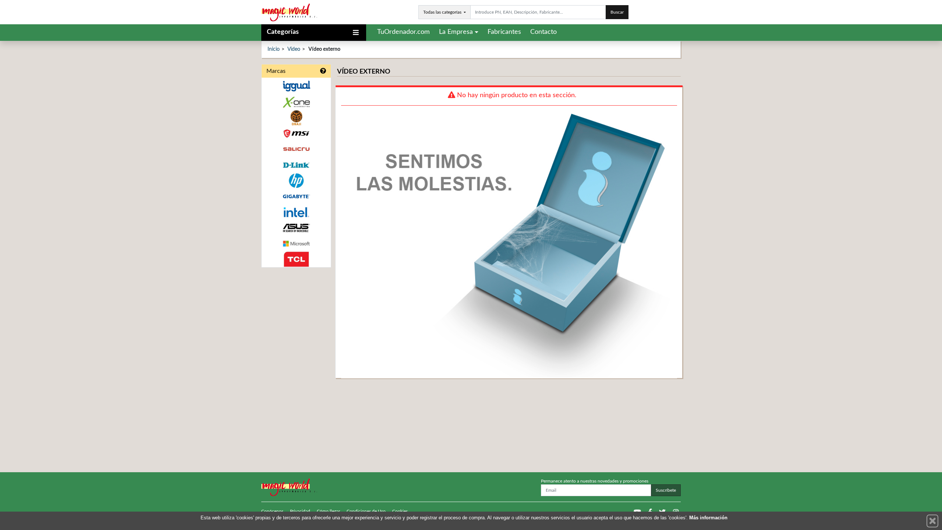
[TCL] (296, 259)
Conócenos (272, 511)
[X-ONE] (296, 102)
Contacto (543, 32)
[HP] (296, 181)
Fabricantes (504, 32)
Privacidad (300, 511)
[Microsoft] (296, 244)
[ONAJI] (296, 118)
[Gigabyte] (296, 196)
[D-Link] (296, 165)
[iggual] (296, 86)
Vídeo (293, 49)
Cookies (400, 511)
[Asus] (296, 228)
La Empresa (456, 32)
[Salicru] (296, 149)
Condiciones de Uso (366, 511)
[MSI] (296, 133)
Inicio (274, 49)
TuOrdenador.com (403, 32)
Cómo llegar (328, 511)
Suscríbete (666, 490)
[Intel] (296, 212)
